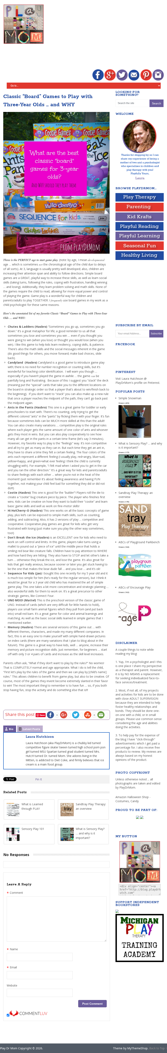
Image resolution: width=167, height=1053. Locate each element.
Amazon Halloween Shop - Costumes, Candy (133, 799)
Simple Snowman (130, 398)
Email (12, 967)
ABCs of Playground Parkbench (139, 542)
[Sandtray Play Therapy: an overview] (135, 537)
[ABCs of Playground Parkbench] (135, 582)
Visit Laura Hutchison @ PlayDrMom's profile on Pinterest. (137, 381)
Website (12, 985)
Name (12, 949)
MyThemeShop (137, 1048)
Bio (11, 729)
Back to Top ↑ (158, 1048)
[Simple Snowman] (135, 438)
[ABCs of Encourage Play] (135, 627)
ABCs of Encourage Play (135, 587)
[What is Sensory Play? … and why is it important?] (135, 487)
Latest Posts (31, 729)
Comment (15, 893)
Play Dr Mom (8, 1048)
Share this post (20, 714)
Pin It (38, 779)
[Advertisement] (109, 35)
